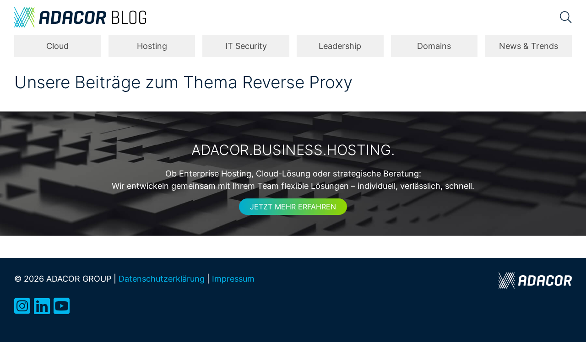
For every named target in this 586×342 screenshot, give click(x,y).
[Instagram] (22, 306)
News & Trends (528, 46)
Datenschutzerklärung (162, 278)
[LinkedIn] (42, 306)
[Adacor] (535, 281)
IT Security (246, 46)
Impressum (233, 278)
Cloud (57, 46)
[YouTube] (62, 306)
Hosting (152, 46)
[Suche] (566, 17)
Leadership (340, 46)
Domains (434, 46)
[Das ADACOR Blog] (80, 17)
